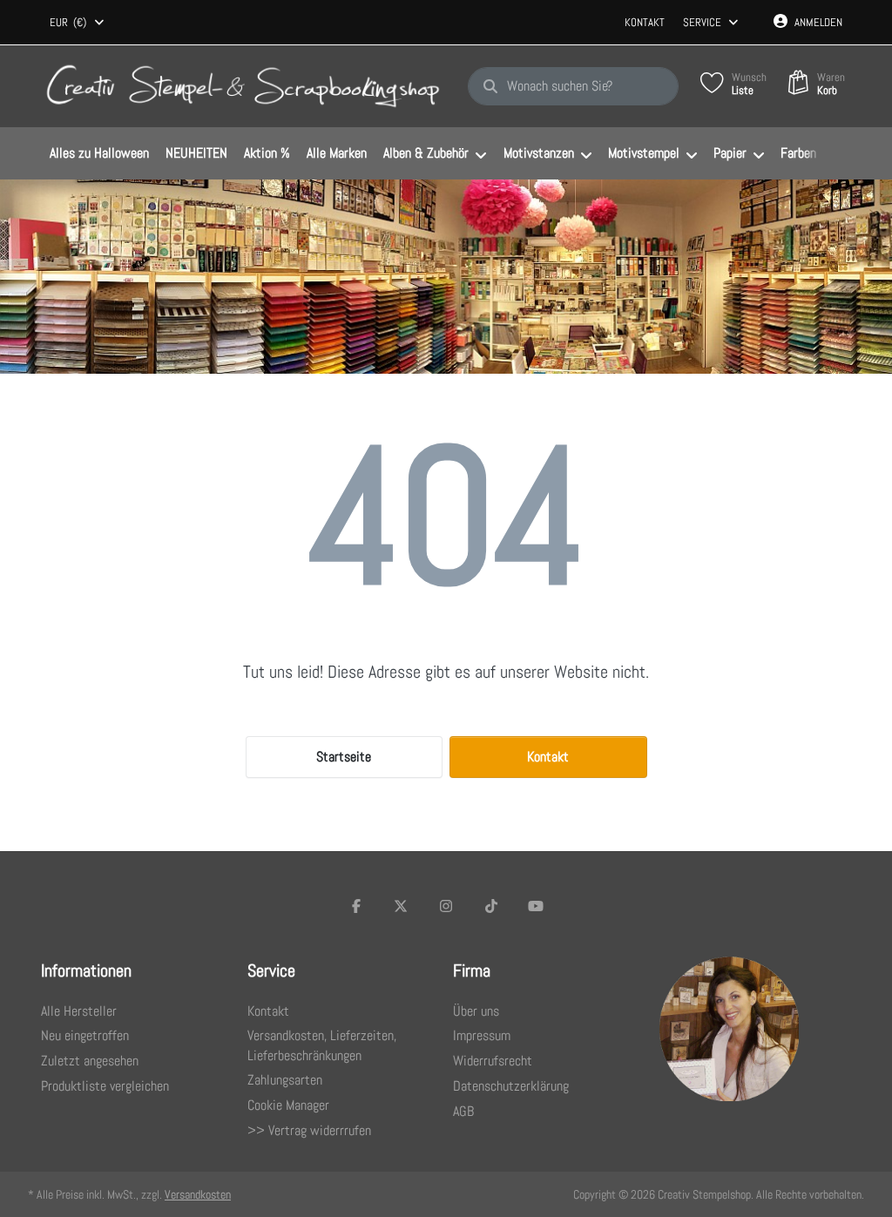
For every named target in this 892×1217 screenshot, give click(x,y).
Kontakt (645, 22)
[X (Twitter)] (401, 906)
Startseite (343, 756)
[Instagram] (446, 906)
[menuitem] (99, 154)
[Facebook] (356, 906)
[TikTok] (491, 906)
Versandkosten (198, 1194)
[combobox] (78, 22)
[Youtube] (536, 906)
